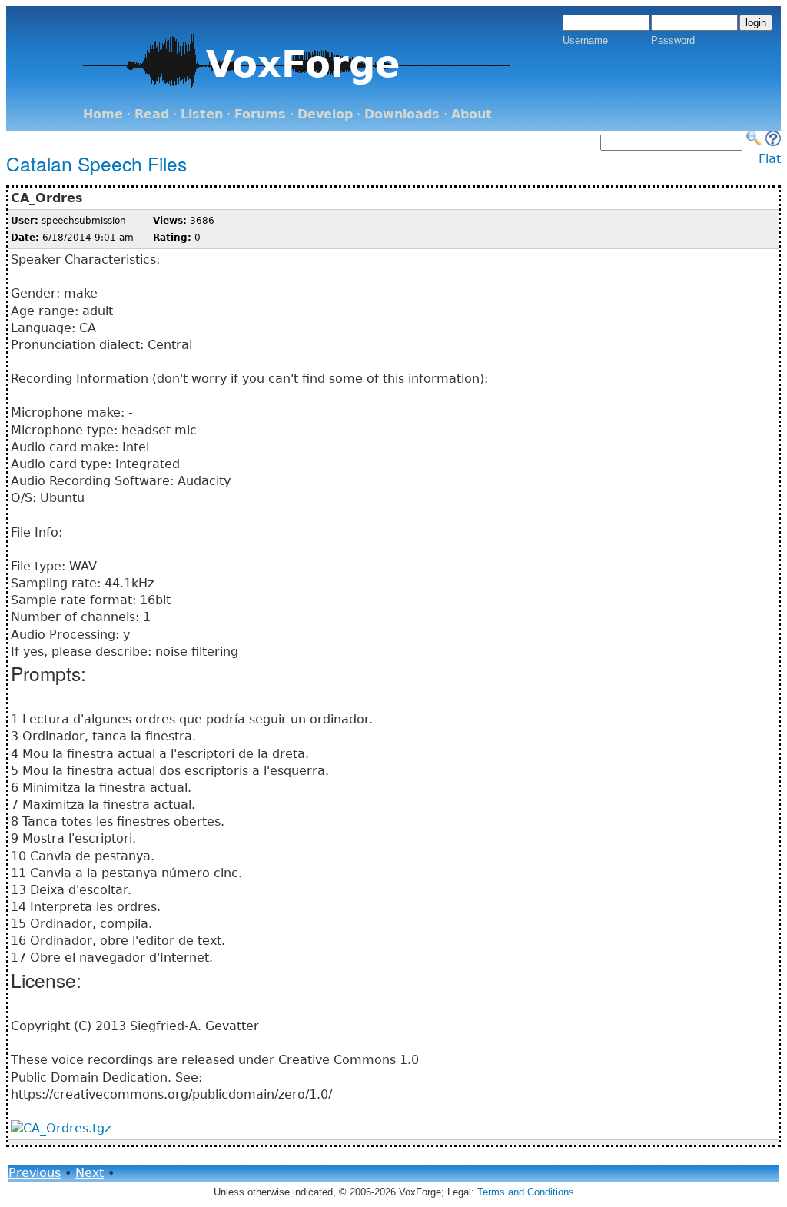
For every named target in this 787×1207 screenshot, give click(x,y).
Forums (260, 114)
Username (585, 40)
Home (103, 114)
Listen (202, 114)
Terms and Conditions (525, 1192)
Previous (34, 1172)
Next (89, 1172)
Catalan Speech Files (96, 163)
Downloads (402, 114)
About (471, 114)
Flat (770, 158)
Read (151, 114)
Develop (325, 114)
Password (673, 40)
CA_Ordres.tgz (67, 1128)
